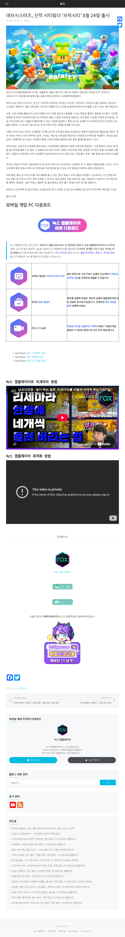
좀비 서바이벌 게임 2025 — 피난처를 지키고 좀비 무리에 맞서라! (43, 850)
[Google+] (120, 28)
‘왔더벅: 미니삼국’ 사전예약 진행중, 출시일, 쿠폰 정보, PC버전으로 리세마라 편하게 (51, 881)
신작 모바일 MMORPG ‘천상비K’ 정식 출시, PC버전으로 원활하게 (43, 839)
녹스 (62, 3)
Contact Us (86, 931)
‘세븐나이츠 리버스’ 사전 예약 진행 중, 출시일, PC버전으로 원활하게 (44, 892)
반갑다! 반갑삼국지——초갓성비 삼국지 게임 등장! (36, 834)
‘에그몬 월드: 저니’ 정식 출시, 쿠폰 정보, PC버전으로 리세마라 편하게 (44, 860)
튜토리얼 (61, 931)
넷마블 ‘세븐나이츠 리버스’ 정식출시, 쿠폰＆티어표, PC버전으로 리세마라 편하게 (50, 887)
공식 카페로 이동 (35, 357)
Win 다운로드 (35, 760)
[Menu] (7, 4)
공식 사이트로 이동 (36, 353)
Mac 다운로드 (94, 760)
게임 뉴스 (23, 688)
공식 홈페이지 (39, 931)
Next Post (95, 700)
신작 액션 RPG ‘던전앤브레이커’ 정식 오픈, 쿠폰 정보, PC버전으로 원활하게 (48, 866)
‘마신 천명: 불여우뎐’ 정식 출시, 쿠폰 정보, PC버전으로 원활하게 (42, 897)
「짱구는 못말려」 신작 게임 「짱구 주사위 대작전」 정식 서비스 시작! (42, 828)
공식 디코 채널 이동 (36, 361)
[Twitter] (120, 25)
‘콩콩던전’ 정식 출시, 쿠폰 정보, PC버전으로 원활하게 (37, 876)
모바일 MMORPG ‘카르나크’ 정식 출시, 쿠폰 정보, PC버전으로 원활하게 (46, 903)
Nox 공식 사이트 (62, 572)
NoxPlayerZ (73, 931)
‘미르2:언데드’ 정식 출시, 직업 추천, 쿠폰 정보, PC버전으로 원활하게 (44, 855)
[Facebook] (120, 19)
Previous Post (36, 700)
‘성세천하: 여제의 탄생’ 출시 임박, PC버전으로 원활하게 (38, 844)
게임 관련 (52, 931)
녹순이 (27, 21)
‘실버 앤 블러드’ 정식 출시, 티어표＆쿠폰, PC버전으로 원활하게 (41, 871)
